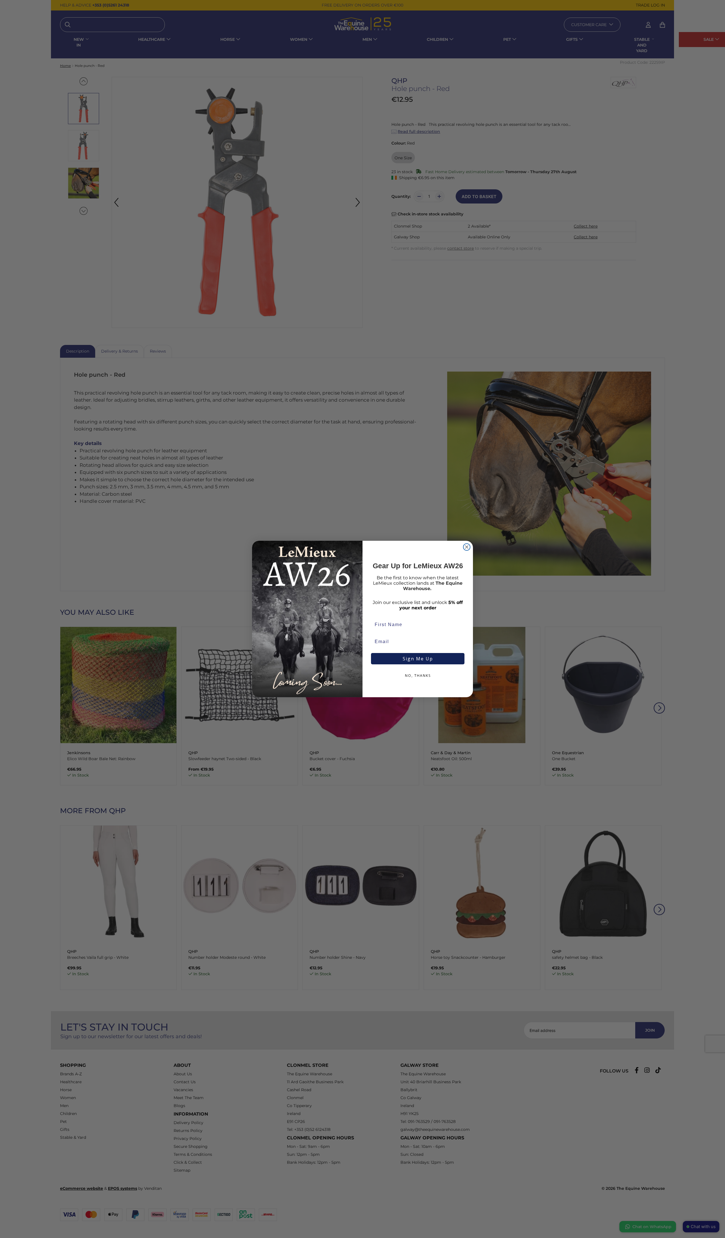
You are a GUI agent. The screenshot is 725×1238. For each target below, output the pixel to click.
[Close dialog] (466, 547)
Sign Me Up (418, 659)
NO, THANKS (418, 675)
